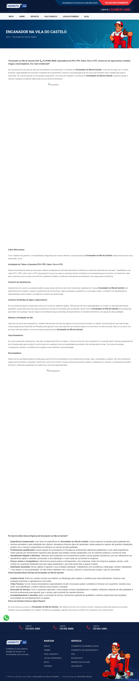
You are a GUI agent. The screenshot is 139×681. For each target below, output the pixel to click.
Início (8, 37)
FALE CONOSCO (50, 16)
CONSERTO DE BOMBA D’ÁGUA (85, 646)
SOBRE (22, 16)
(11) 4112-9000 (66, 628)
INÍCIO (11, 16)
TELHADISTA (76, 666)
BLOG (86, 16)
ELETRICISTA (77, 658)
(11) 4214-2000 (33, 628)
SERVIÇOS (34, 16)
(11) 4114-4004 (100, 628)
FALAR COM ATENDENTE (116, 2)
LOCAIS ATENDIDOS (71, 16)
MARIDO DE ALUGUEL (80, 662)
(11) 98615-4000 (119, 9)
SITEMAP (48, 666)
